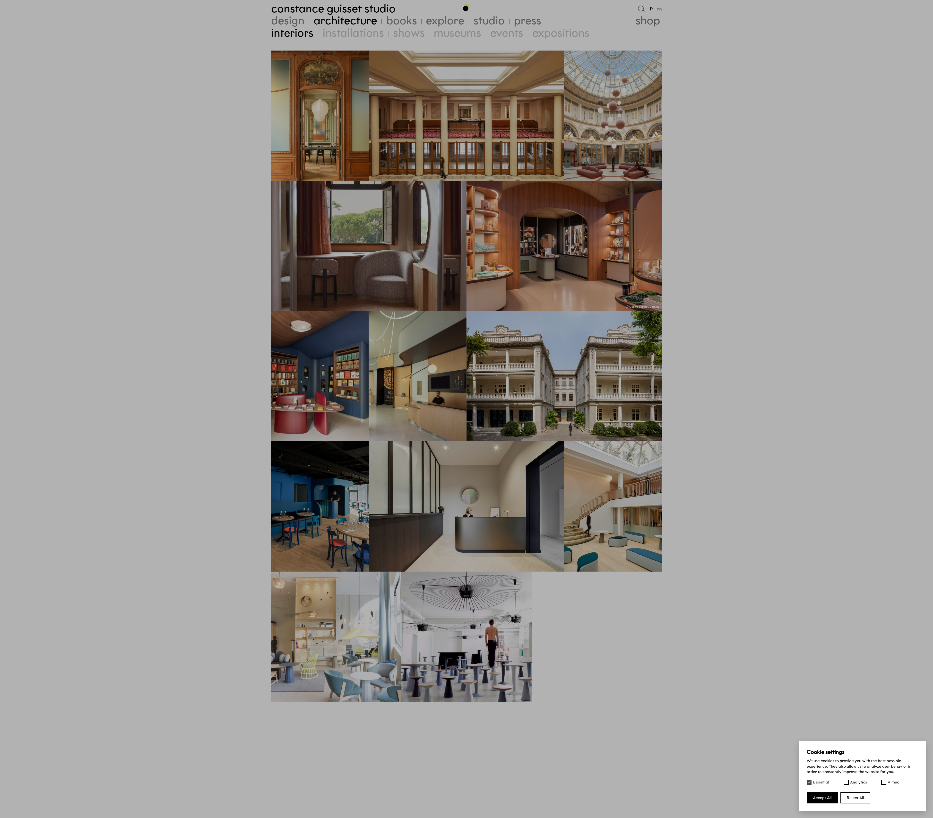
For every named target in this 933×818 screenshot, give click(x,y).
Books (401, 20)
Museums (457, 33)
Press (527, 20)
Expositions (560, 33)
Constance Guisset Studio (333, 8)
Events (506, 33)
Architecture (345, 20)
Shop (648, 20)
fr (651, 9)
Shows (409, 33)
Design (287, 20)
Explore (445, 20)
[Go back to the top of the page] (466, 7)
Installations (353, 33)
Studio (489, 20)
